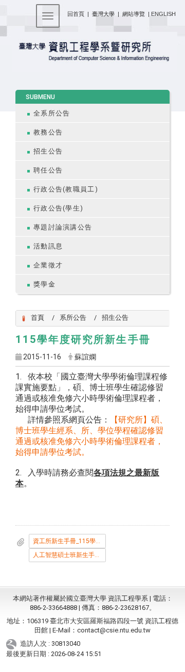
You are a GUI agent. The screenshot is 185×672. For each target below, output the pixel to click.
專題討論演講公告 (62, 227)
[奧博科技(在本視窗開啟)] (13, 644)
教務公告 (48, 132)
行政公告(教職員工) (65, 189)
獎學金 (44, 284)
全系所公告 (51, 113)
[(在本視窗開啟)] (92, 52)
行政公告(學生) (58, 208)
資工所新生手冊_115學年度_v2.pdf (69, 541)
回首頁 (75, 14)
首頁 (37, 317)
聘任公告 (48, 170)
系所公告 (73, 317)
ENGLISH (163, 14)
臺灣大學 (104, 14)
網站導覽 (133, 14)
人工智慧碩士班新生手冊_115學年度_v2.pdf (69, 555)
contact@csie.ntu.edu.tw (114, 630)
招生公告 (48, 151)
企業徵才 (48, 265)
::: (63, 12)
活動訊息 (48, 246)
